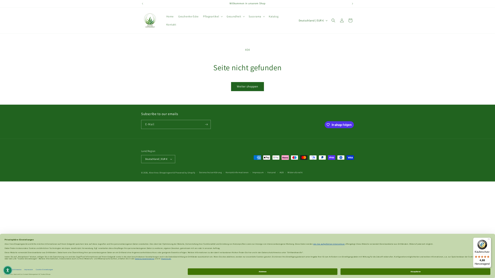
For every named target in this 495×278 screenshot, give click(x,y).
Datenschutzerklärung (210, 172)
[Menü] (488, 240)
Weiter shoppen (247, 86)
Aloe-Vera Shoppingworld (162, 172)
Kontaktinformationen (237, 172)
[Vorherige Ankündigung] (142, 3)
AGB (282, 172)
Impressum (258, 172)
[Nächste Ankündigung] (352, 3)
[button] (212, 16)
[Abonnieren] (206, 124)
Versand (271, 172)
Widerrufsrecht (295, 172)
